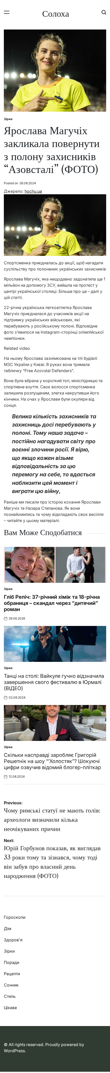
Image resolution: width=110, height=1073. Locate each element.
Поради (11, 962)
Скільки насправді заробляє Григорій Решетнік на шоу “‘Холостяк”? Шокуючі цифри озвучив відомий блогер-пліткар (52, 761)
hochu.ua (33, 191)
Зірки (8, 119)
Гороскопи (14, 917)
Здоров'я (13, 939)
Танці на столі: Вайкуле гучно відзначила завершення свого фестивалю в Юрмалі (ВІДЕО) (54, 682)
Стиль (10, 996)
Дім (7, 928)
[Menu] (6, 12)
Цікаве (10, 1007)
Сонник (11, 985)
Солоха (55, 13)
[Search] (104, 12)
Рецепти (12, 973)
